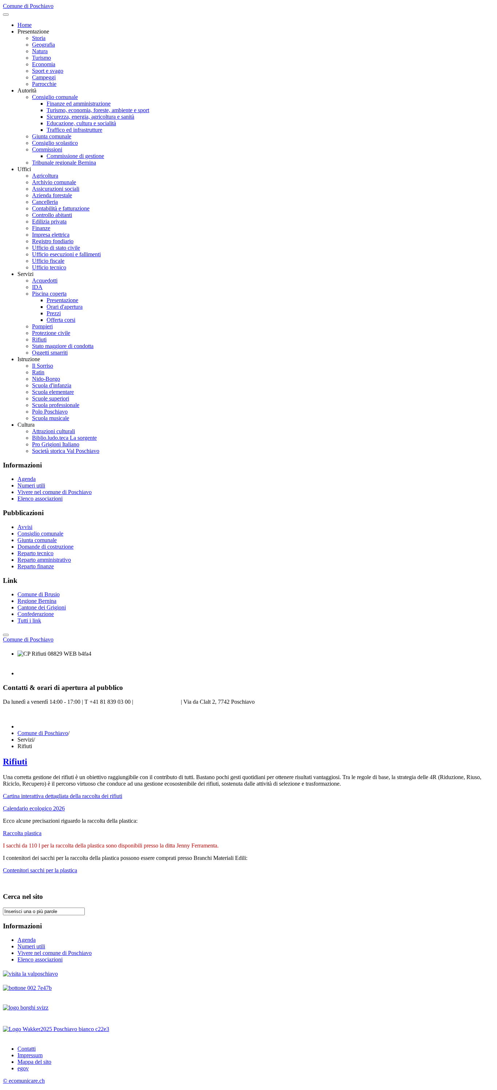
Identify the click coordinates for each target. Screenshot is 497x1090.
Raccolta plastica (22, 833)
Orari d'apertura (65, 307)
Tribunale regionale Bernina (64, 162)
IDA (37, 287)
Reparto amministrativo (44, 560)
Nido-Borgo (46, 379)
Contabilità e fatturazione (61, 208)
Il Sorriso (42, 366)
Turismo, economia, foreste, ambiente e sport (98, 110)
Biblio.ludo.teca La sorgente (64, 438)
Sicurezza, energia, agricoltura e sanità (90, 117)
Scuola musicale (50, 418)
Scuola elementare (53, 392)
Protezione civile (51, 333)
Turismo (41, 58)
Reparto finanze (35, 566)
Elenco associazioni (40, 498)
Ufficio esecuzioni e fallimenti (66, 254)
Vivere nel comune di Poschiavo (54, 492)
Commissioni (47, 149)
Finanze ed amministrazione (79, 103)
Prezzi (54, 313)
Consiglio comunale (55, 97)
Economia (43, 64)
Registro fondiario (52, 241)
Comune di (28, 639)
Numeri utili (31, 485)
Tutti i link (29, 620)
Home (24, 25)
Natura (40, 51)
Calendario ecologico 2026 (34, 808)
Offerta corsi (61, 320)
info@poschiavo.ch (157, 702)
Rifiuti (39, 339)
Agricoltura (45, 176)
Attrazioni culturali (53, 431)
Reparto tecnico (35, 553)
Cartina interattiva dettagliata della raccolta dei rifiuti (62, 796)
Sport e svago (47, 71)
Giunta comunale (51, 136)
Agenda (26, 479)
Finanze (41, 228)
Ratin (38, 372)
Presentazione (62, 300)
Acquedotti (44, 280)
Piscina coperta (49, 294)
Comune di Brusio (38, 594)
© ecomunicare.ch (24, 1081)
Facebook (14, 714)
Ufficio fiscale (48, 261)
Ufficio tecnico (49, 267)
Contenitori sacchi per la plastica (40, 870)
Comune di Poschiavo (42, 733)
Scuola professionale (55, 405)
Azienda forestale (52, 195)
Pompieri (42, 326)
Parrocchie (44, 84)
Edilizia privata (49, 221)
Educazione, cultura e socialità (81, 123)
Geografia (43, 45)
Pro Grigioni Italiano (55, 444)
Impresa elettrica (50, 235)
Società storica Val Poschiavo (65, 451)
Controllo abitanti (52, 215)
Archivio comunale (54, 182)
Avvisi (24, 527)
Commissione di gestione (75, 156)
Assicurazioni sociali (55, 189)
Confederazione (35, 614)
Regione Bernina (36, 601)
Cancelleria (45, 202)
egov (23, 1068)
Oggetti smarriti (50, 352)
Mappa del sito (34, 1062)
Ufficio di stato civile (56, 248)
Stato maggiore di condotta (63, 346)
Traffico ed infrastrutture (74, 130)
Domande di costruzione (45, 547)
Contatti (26, 1049)
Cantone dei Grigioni (41, 607)
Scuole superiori (50, 398)
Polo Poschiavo (50, 411)
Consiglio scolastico (55, 143)
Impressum (30, 1055)
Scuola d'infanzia (51, 385)
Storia (38, 38)
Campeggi (44, 77)
